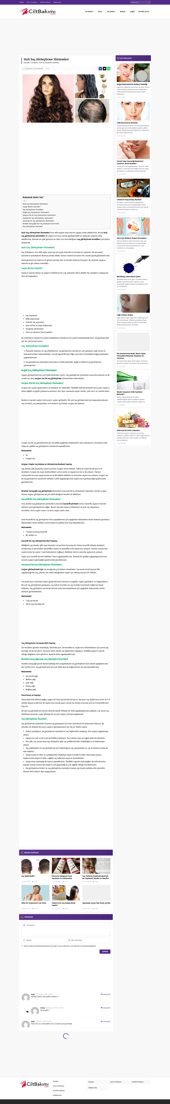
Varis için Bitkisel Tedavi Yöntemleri (131, 238)
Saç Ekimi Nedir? (28, 876)
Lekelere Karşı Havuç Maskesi (129, 200)
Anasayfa (27, 62)
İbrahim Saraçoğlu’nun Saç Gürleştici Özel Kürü (41, 224)
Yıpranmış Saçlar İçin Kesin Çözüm (96, 903)
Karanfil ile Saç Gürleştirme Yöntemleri (38, 218)
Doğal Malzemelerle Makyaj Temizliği (132, 84)
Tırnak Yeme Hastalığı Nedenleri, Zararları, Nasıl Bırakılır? (130, 162)
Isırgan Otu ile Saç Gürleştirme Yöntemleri (39, 215)
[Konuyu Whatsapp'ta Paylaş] (108, 68)
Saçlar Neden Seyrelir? (31, 207)
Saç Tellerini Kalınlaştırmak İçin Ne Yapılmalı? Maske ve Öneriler (95, 877)
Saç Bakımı (34, 62)
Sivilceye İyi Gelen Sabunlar (128, 430)
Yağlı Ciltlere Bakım (125, 315)
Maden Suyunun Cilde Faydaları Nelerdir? (130, 393)
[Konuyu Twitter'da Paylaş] (104, 68)
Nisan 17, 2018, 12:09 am (56, 1008)
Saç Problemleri (38, 68)
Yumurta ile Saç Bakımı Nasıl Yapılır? (63, 904)
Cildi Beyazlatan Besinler (127, 123)
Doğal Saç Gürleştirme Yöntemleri (36, 212)
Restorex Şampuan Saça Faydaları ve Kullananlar (62, 877)
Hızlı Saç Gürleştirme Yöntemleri (35, 204)
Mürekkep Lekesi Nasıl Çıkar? (129, 277)
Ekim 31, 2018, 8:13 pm (45, 1021)
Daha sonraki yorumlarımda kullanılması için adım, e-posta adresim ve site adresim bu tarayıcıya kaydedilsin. (60, 946)
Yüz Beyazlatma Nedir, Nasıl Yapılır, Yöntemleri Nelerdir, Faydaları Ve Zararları (131, 355)
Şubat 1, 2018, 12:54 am (46, 994)
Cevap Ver (106, 994)
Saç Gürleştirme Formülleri (33, 210)
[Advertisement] (69, 35)
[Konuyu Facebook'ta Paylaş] (100, 68)
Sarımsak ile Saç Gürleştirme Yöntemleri (38, 221)
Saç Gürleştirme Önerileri (33, 226)
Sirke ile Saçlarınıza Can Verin (33, 903)
